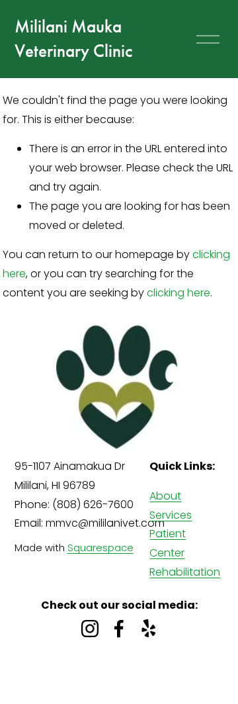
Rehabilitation (184, 572)
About (165, 496)
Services (170, 515)
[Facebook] (119, 628)
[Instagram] (90, 628)
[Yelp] (148, 628)
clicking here (178, 292)
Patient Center (167, 543)
